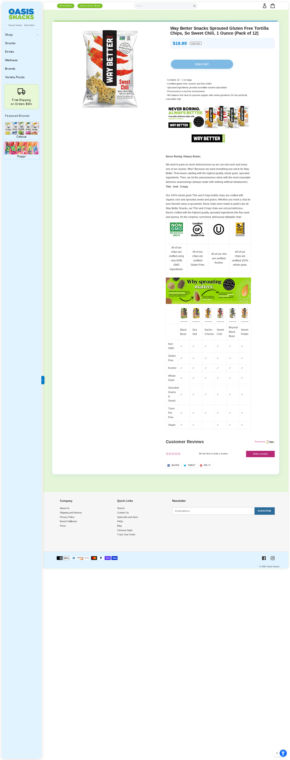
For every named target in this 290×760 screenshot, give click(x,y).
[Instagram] (273, 558)
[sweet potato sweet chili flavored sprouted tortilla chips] (244, 320)
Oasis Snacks (273, 566)
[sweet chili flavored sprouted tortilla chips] (220, 320)
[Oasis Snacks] (21, 13)
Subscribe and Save (127, 517)
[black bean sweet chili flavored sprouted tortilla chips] (232, 320)
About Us (64, 508)
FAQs (120, 521)
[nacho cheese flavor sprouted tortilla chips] (208, 320)
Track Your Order (126, 534)
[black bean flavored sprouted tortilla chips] (184, 320)
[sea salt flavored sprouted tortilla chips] (196, 320)
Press (63, 526)
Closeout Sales (125, 530)
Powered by (260, 442)
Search (121, 508)
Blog (119, 526)
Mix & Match (65, 6)
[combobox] (162, 5)
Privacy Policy (67, 517)
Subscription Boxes (90, 6)
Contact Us (123, 512)
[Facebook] (264, 558)
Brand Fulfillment (68, 521)
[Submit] (194, 5)
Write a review (260, 454)
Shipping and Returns (71, 512)
